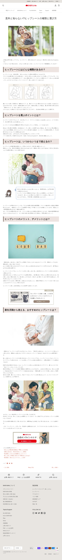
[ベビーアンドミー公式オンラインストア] (31, 438)
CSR (40, 1)
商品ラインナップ (10, 10)
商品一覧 (35, 504)
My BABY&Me (32, 10)
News (4, 520)
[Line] (44, 513)
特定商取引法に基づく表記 (10, 504)
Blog (4, 518)
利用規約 (50, 554)
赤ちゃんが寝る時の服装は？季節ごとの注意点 (16, 449)
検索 (45, 554)
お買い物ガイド (35, 1)
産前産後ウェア (36, 499)
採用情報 (54, 10)
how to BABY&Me (7, 515)
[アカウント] (55, 5)
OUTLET (35, 501)
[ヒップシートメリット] (31, 297)
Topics (40, 10)
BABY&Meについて (21, 10)
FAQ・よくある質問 (8, 528)
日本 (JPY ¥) (51, 1)
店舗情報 (28, 1)
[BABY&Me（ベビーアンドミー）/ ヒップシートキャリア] (31, 5)
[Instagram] (33, 513)
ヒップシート (36, 491)
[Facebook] (42, 513)
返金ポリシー (56, 554)
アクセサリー (36, 494)
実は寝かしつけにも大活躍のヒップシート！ (15, 453)
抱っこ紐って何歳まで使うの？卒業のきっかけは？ (17, 455)
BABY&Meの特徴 (7, 491)
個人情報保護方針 (7, 501)
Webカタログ (6, 530)
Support (47, 10)
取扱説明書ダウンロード (9, 533)
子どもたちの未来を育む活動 (10, 496)
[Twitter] (39, 513)
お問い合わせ (44, 1)
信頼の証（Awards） (8, 499)
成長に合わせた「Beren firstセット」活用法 (15, 451)
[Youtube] (36, 513)
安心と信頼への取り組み (9, 494)
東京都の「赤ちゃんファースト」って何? (14, 457)
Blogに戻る (31, 467)
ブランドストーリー (8, 489)
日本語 (57, 1)
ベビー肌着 (35, 496)
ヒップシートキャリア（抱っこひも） (42, 489)
